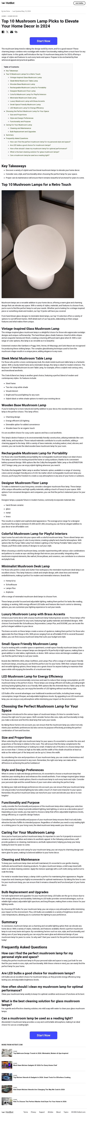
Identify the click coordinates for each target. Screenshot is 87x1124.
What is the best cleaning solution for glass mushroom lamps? (34, 152)
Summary (10, 135)
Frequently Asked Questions (17, 138)
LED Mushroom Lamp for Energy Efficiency (27, 108)
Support (42, 1112)
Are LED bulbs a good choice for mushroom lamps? (30, 145)
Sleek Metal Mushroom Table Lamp (24, 81)
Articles (50, 1112)
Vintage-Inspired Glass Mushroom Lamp (26, 77)
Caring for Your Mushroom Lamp (19, 125)
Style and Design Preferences (21, 118)
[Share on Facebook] (3, 32)
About (58, 1112)
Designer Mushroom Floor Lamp (23, 91)
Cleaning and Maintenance (20, 128)
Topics (66, 1112)
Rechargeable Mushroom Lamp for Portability (28, 87)
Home (4, 16)
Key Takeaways (12, 71)
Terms (25, 1112)
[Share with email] (11, 32)
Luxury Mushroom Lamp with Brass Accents (27, 101)
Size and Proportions (18, 115)
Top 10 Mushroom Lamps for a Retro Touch (23, 74)
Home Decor (13, 16)
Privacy (33, 1112)
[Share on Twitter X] (7, 32)
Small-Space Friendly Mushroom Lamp (25, 104)
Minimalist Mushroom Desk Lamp (23, 98)
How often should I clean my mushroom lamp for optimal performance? (38, 148)
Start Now (43, 41)
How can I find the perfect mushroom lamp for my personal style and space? (40, 142)
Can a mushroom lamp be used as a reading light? (29, 155)
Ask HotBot (79, 3)
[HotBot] (8, 4)
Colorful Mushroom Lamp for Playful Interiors (28, 94)
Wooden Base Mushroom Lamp (22, 84)
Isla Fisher (7, 11)
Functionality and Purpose (20, 121)
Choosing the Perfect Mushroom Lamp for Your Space (27, 111)
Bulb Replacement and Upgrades (23, 132)
